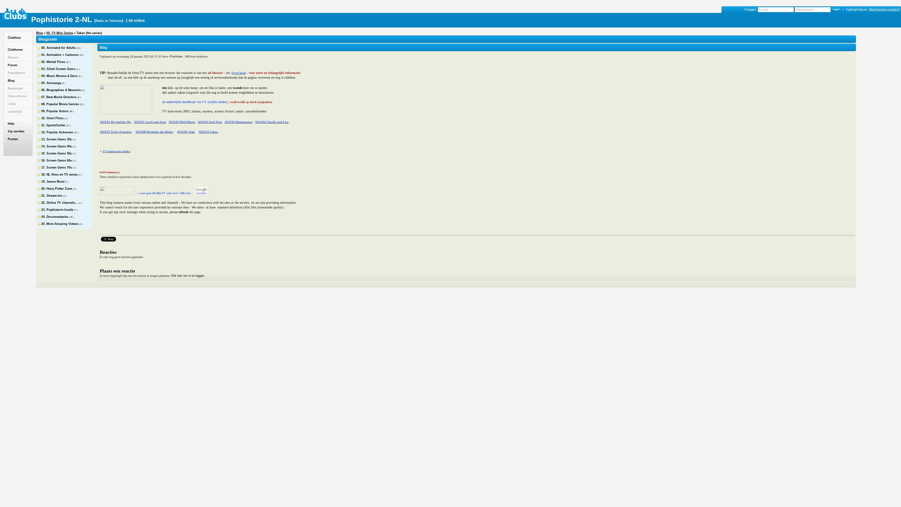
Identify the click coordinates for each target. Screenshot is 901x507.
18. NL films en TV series (60, 174)
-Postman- (176, 56)
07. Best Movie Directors (59, 97)
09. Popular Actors (55, 111)
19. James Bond (53, 181)
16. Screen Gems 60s (57, 160)
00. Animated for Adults (58, 48)
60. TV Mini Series (59, 33)
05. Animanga (51, 83)
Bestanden (15, 88)
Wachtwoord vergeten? (884, 9)
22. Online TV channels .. (60, 202)
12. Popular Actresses (57, 132)
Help (11, 123)
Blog (11, 80)
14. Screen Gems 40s (57, 146)
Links (12, 104)
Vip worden (16, 131)
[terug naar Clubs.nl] (15, 13)
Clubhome (15, 49)
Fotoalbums (16, 73)
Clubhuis (14, 37)
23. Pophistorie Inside (57, 209)
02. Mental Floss (53, 62)
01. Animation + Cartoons (60, 55)
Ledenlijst (15, 111)
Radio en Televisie (108, 21)
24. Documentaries (55, 217)
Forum (12, 65)
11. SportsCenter (53, 125)
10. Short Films (53, 118)
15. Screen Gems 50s (57, 153)
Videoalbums (17, 96)
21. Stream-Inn (52, 195)
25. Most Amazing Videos (60, 224)
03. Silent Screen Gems (58, 69)
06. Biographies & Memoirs (61, 90)
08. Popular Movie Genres (60, 104)
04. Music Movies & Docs (60, 76)
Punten (13, 139)
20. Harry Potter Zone (57, 188)
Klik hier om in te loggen (187, 275)
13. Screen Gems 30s (57, 139)
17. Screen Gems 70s (57, 167)
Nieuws (13, 57)
